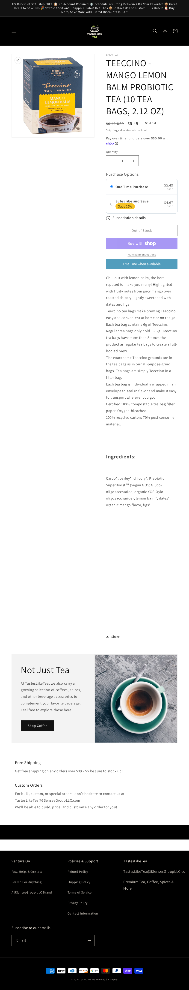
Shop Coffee (37, 725)
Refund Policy (78, 872)
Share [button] (115, 637)
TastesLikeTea (87, 979)
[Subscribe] (89, 940)
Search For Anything (26, 882)
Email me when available (142, 264)
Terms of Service (80, 892)
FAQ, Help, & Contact (27, 872)
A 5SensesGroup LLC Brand (32, 892)
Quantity (112, 152)
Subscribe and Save (132, 201)
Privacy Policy (78, 903)
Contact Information (83, 913)
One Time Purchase (131, 187)
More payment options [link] (142, 254)
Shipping (112, 130)
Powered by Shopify (107, 979)
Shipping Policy (79, 882)
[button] (14, 31)
